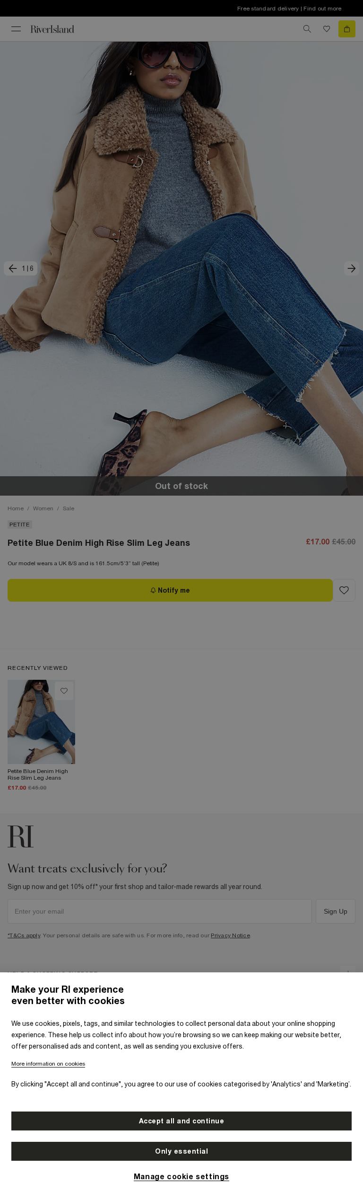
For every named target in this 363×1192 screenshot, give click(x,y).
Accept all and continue (182, 1121)
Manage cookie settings (181, 1176)
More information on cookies (48, 1063)
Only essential (181, 1151)
